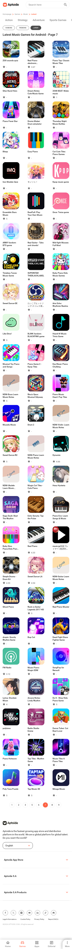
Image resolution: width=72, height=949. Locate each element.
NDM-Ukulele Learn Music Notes (9, 487)
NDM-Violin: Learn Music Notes (61, 426)
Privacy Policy (39, 919)
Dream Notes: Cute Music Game (36, 92)
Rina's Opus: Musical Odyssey (35, 395)
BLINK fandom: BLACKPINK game (36, 335)
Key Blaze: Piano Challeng (60, 365)
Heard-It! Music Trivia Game (59, 335)
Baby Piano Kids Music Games (60, 274)
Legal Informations (9, 919)
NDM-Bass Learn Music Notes (10, 395)
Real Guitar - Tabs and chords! (36, 244)
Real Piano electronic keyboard (32, 62)
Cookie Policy (25, 919)
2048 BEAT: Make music (61, 92)
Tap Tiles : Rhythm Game (36, 760)
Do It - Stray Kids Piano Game (60, 699)
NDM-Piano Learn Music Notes (36, 456)
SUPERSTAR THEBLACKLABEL (36, 274)
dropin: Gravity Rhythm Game (9, 638)
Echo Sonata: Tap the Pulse (36, 517)
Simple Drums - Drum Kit (9, 577)
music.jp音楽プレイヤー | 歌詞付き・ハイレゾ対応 (61, 547)
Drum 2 (31, 425)
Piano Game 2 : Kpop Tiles (34, 365)
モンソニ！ (33, 182)
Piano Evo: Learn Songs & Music (60, 517)
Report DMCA (53, 919)
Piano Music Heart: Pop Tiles (60, 395)
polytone (7, 728)
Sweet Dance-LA (35, 576)
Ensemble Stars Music (10, 213)
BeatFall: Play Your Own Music (35, 213)
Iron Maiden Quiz (10, 182)
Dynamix (56, 455)
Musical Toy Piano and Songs (11, 365)
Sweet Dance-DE (10, 303)
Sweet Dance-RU (10, 455)
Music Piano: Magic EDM (34, 668)
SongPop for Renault (58, 668)
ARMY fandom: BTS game (9, 244)
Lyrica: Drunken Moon (10, 699)
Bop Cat (31, 637)
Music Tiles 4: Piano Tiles (59, 760)
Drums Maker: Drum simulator (35, 122)
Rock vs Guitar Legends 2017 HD (36, 608)
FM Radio (7, 667)
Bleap (5, 151)
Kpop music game (61, 182)
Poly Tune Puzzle (10, 789)
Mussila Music (9, 425)
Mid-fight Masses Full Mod (60, 244)
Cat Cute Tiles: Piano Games (59, 152)
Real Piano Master (61, 607)
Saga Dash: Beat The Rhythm (10, 517)
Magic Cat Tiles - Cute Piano (35, 486)
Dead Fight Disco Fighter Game (60, 638)
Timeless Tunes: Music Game (10, 274)
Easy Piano (33, 151)
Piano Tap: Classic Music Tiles (61, 61)
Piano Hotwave (10, 758)
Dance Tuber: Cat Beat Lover (60, 729)
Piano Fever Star (10, 121)
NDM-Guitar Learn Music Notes (61, 577)
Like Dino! (7, 334)
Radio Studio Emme (33, 729)
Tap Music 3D (34, 789)
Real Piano (32, 546)
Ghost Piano (8, 607)
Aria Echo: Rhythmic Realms (60, 304)
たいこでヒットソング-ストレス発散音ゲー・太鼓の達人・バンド (36, 304)
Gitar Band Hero (10, 91)
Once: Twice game (61, 212)
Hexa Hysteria (59, 485)
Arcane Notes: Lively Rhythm (34, 699)
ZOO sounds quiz (10, 60)
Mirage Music (59, 789)
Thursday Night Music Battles (60, 122)
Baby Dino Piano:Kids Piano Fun (10, 547)
